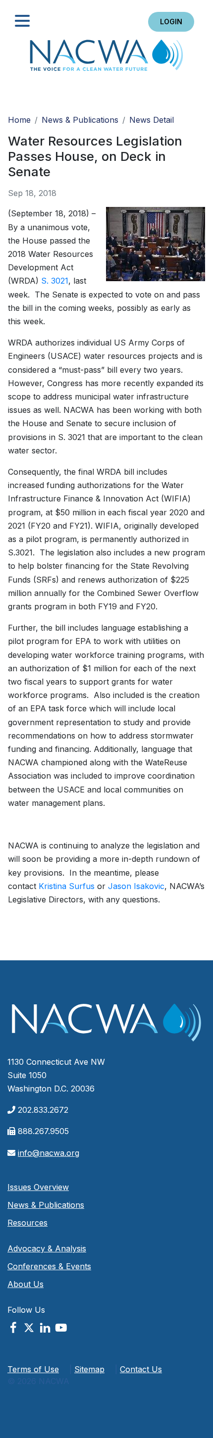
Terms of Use (33, 1369)
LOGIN (171, 21)
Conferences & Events (49, 1266)
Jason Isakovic (136, 886)
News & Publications (80, 120)
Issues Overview (38, 1187)
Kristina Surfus (67, 886)
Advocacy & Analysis (46, 1248)
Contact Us (141, 1369)
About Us (25, 1284)
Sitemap (89, 1369)
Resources (27, 1223)
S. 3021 (54, 281)
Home (106, 58)
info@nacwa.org (48, 1153)
